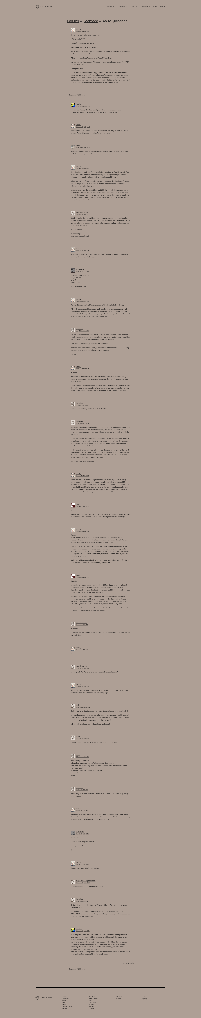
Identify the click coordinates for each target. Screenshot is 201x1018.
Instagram (118, 997)
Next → (82, 95)
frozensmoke (81, 623)
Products (109, 6)
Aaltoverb (65, 999)
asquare (79, 421)
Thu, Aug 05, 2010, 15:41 (82, 686)
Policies (91, 1008)
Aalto (64, 997)
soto (78, 504)
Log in (155, 6)
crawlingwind (81, 666)
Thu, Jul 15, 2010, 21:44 (82, 405)
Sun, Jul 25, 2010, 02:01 (82, 423)
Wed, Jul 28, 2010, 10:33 (82, 531)
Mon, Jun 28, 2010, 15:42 (83, 127)
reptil (78, 755)
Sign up (162, 6)
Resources (122, 6)
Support (91, 1006)
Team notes (92, 1002)
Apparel (64, 1008)
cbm (78, 146)
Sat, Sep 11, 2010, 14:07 (82, 864)
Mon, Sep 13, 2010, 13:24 (83, 931)
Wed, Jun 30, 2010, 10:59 (82, 214)
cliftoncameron (82, 212)
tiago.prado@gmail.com (85, 881)
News (90, 1001)
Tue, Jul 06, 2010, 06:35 (82, 301)
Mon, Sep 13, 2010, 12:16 (82, 901)
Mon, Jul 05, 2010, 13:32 (82, 271)
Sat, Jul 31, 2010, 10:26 (82, 625)
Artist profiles (93, 999)
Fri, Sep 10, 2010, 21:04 (82, 810)
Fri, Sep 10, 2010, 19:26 (82, 790)
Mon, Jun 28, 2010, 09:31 (83, 106)
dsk (77, 705)
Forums (73, 21)
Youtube (118, 999)
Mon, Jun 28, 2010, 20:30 (83, 147)
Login (144, 997)
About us (134, 6)
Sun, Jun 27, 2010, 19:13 (82, 31)
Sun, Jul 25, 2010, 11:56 (82, 476)
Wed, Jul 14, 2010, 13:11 (82, 368)
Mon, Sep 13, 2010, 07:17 (83, 883)
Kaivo (64, 1001)
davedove (80, 269)
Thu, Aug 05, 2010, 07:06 (82, 668)
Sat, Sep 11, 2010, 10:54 (82, 834)
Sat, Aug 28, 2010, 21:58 (82, 738)
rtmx (78, 737)
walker (79, 104)
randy (78, 29)
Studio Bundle (67, 1006)
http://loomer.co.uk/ (114, 588)
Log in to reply (128, 963)
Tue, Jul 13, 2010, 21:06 (82, 331)
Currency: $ (144, 6)
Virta (63, 1002)
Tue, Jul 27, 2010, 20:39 (82, 506)
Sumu (64, 1004)
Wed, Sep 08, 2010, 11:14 (82, 757)
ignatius (79, 329)
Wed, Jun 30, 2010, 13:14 (82, 250)
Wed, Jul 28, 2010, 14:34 (82, 577)
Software (91, 21)
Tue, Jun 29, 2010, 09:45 (82, 168)
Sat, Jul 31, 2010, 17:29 (82, 650)
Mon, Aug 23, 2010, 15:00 (83, 707)
